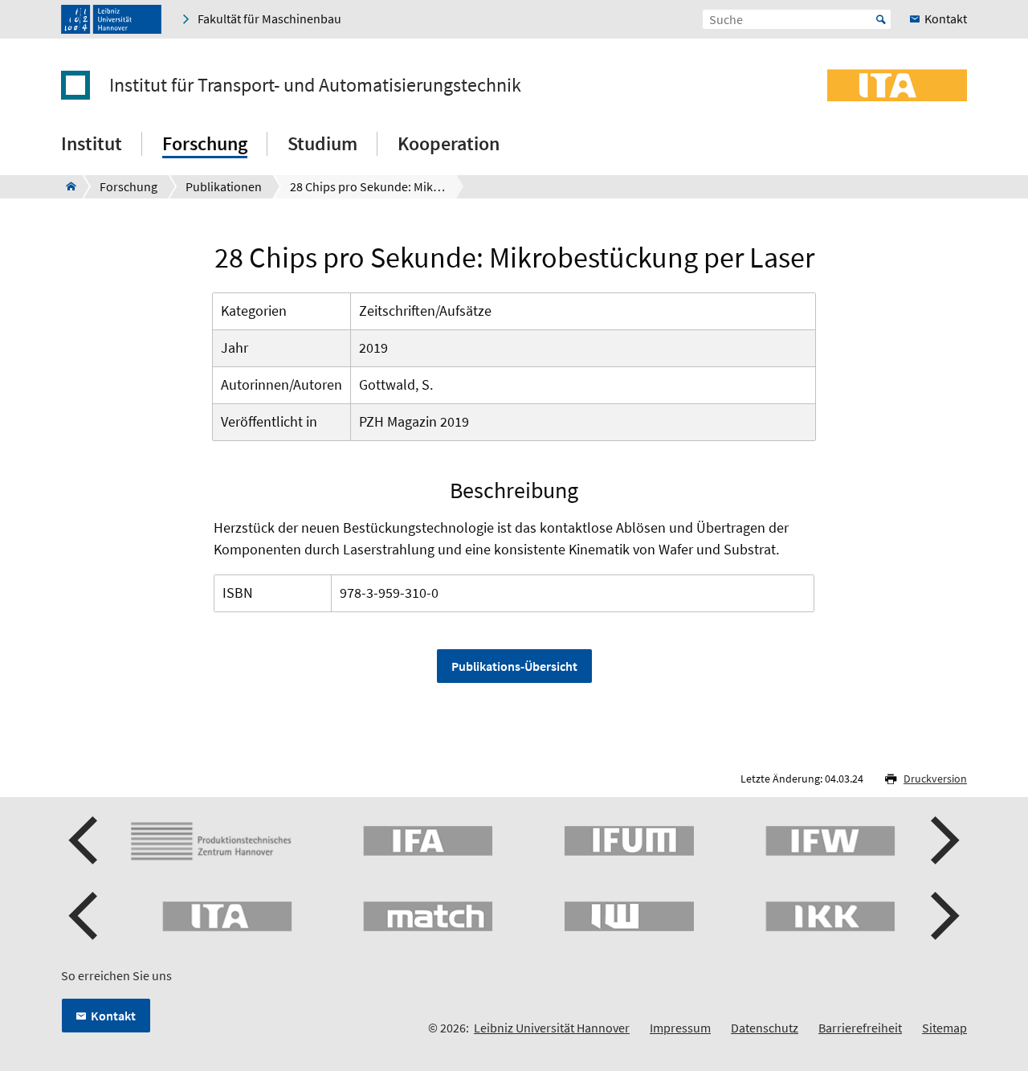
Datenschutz (764, 1028)
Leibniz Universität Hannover (552, 1028)
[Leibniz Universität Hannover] (111, 19)
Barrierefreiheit (860, 1028)
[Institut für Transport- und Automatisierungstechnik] (66, 186)
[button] (85, 840)
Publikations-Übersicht (514, 666)
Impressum (680, 1028)
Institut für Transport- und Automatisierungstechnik (315, 85)
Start (881, 19)
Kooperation (449, 143)
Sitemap (944, 1028)
